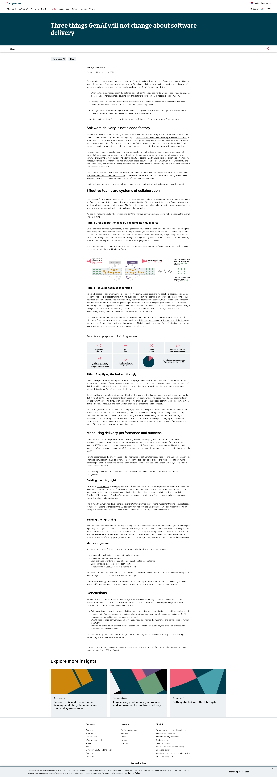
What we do (91, 733)
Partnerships (91, 737)
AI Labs (89, 743)
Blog (72, 59)
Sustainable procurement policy (170, 747)
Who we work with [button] (38, 9)
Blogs (123, 737)
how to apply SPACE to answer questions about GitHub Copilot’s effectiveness (132, 510)
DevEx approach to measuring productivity (134, 495)
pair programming (113, 294)
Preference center (129, 730)
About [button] (84, 9)
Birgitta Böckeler (97, 67)
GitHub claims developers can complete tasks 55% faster (161, 137)
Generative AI (58, 59)
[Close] (272, 769)
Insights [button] (52, 9)
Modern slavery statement (168, 737)
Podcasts (125, 743)
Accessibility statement (166, 733)
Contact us (91, 756)
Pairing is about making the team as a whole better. (161, 320)
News (88, 747)
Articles (124, 733)
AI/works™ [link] (23, 9)
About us (90, 730)
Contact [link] (92, 9)
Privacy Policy (134, 773)
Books (124, 740)
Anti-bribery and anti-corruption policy (173, 753)
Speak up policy (163, 750)
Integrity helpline (163, 743)
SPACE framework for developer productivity (110, 504)
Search (256, 9)
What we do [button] (11, 9)
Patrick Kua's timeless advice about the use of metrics (138, 572)
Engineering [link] (64, 9)
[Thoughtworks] (13, 2)
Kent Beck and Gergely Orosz (158, 463)
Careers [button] (75, 9)
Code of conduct (163, 740)
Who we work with (94, 740)
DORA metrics (103, 486)
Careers (89, 753)
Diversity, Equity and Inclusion (99, 750)
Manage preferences (239, 772)
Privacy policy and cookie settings (171, 730)
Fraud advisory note (165, 756)
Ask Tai (267, 9)
